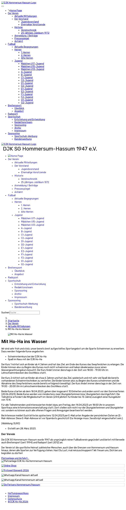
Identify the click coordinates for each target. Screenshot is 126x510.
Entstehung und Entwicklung (29, 119)
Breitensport (14, 105)
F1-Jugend (26, 94)
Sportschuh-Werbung (25, 136)
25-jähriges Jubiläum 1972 (35, 33)
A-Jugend (26, 72)
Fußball (11, 44)
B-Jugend (26, 74)
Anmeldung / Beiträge (26, 35)
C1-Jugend (27, 77)
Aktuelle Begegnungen (26, 47)
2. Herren (26, 55)
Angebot (19, 111)
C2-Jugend (27, 80)
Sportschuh (14, 116)
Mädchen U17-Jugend (32, 63)
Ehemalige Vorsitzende (33, 24)
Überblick (19, 108)
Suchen (5, 312)
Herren (17, 49)
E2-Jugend (27, 91)
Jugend (18, 60)
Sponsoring (20, 125)
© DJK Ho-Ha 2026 (18, 501)
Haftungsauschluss (18, 493)
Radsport (13, 114)
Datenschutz (15, 499)
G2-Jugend (27, 102)
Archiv (17, 128)
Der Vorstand (21, 19)
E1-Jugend (26, 88)
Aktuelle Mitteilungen (25, 16)
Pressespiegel (21, 38)
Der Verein (13, 13)
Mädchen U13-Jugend (32, 69)
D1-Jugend (27, 83)
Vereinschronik (28, 30)
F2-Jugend (27, 97)
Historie (18, 27)
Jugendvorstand (30, 21)
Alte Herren (27, 58)
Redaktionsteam (23, 122)
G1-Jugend (27, 100)
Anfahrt (18, 41)
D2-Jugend (27, 86)
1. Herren (25, 52)
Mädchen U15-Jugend (32, 66)
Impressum (20, 130)
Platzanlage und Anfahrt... (15, 458)
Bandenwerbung (23, 139)
